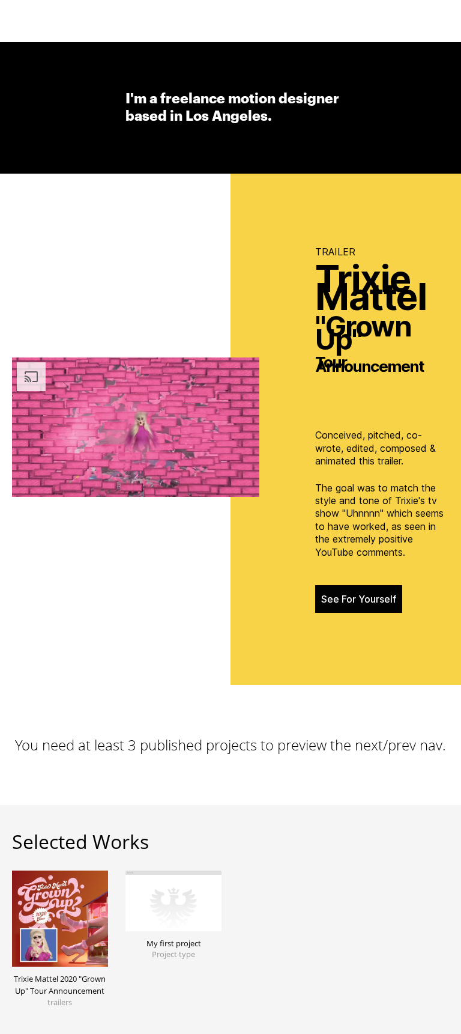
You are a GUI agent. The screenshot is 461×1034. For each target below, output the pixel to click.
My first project (173, 943)
